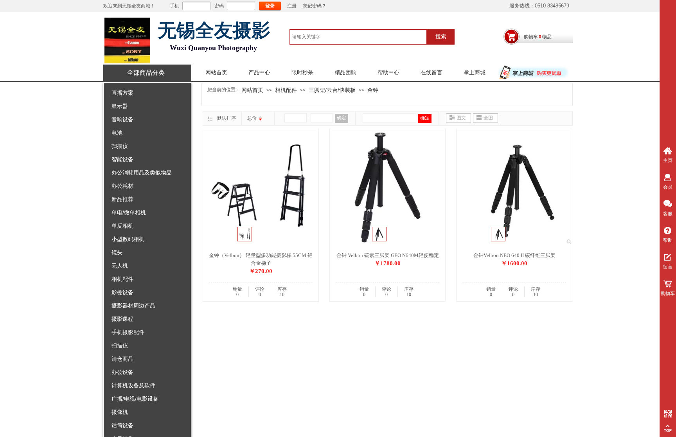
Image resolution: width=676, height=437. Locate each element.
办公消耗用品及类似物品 (141, 172)
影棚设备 (122, 292)
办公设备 (122, 372)
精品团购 (345, 73)
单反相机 (122, 226)
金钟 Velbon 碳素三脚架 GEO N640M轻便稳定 (387, 255)
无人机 (119, 266)
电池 (116, 132)
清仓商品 (122, 359)
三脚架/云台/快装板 (332, 90)
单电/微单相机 (128, 212)
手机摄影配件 (127, 332)
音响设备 (122, 119)
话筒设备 (122, 425)
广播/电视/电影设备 (134, 399)
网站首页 (216, 73)
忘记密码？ (314, 6)
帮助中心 (388, 73)
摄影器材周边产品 (133, 305)
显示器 (119, 106)
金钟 (372, 90)
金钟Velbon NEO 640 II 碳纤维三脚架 (514, 255)
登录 (270, 6)
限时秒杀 (302, 73)
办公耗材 (122, 186)
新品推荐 (122, 199)
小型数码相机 (127, 239)
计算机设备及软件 (133, 385)
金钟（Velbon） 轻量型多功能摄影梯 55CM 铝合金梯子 (261, 259)
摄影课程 (122, 319)
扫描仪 (119, 146)
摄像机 (119, 412)
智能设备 (122, 159)
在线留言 (431, 73)
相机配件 (122, 279)
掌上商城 (474, 73)
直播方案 (122, 93)
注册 (292, 6)
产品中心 (259, 73)
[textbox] (358, 37)
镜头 (116, 252)
